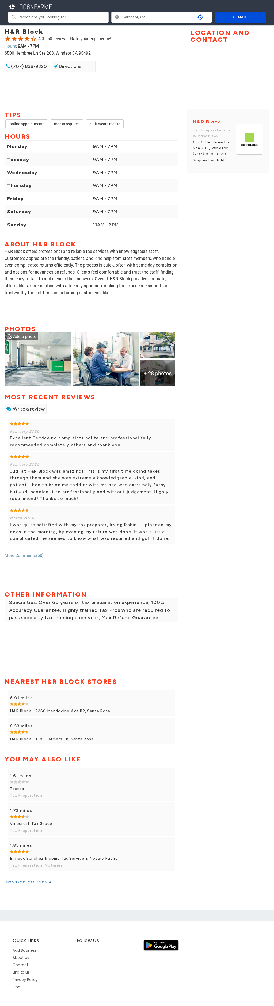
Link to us (21, 972)
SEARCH (240, 17)
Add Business (25, 950)
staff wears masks (104, 123)
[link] (38, 358)
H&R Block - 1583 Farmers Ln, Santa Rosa (52, 739)
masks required (67, 123)
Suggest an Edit (209, 160)
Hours (10, 46)
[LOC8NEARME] (30, 6)
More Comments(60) (24, 555)
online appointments (26, 123)
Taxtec (17, 789)
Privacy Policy (25, 979)
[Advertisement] (91, 91)
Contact (20, 964)
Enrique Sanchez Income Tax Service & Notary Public (64, 858)
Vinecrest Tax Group (31, 823)
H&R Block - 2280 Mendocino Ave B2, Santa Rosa (60, 711)
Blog (16, 987)
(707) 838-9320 (28, 66)
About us (21, 957)
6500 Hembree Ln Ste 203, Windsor (211, 145)
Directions (69, 66)
